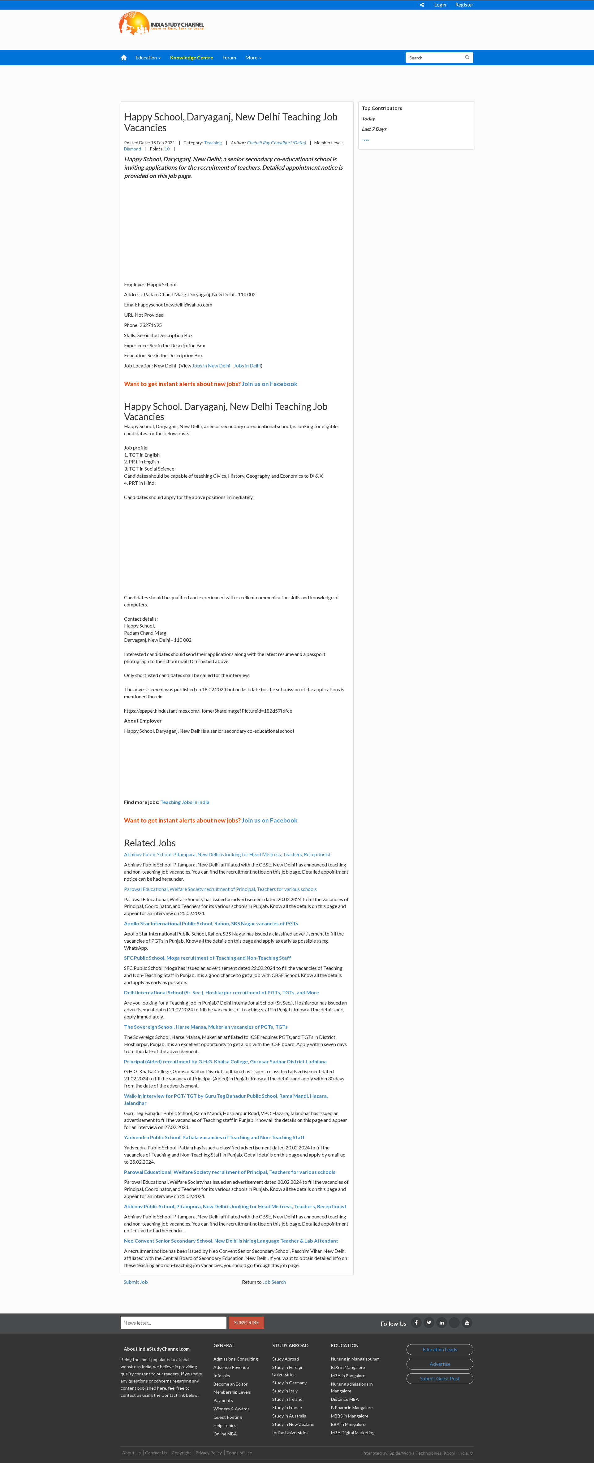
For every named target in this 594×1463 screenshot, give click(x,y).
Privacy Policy (209, 1452)
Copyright (181, 1452)
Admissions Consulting (235, 1358)
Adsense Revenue (231, 1367)
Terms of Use (239, 1452)
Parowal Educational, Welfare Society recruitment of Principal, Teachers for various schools (220, 889)
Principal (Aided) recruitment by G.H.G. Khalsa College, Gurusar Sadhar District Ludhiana (225, 1061)
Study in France (287, 1407)
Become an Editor (230, 1384)
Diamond (132, 148)
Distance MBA (345, 1399)
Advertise (440, 1364)
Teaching (213, 142)
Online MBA (225, 1433)
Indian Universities (290, 1432)
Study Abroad (285, 1358)
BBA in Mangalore (348, 1424)
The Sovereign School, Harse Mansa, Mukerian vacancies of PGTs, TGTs (206, 1027)
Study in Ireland (287, 1399)
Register (464, 4)
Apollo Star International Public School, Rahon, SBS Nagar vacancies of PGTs (211, 923)
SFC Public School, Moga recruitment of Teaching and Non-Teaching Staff (207, 958)
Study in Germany (289, 1382)
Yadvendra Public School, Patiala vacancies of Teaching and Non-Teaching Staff (214, 1137)
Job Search (274, 1282)
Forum (229, 57)
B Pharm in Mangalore (352, 1407)
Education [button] (147, 57)
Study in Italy (285, 1390)
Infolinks (221, 1375)
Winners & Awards (231, 1408)
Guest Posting (227, 1417)
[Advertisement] (264, 81)
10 (167, 148)
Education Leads (440, 1349)
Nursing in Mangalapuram (355, 1358)
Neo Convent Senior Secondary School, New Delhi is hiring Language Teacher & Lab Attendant (231, 1241)
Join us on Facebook (269, 383)
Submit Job (136, 1282)
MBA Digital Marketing (353, 1432)
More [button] (251, 57)
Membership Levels (232, 1392)
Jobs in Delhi (247, 365)
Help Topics (224, 1425)
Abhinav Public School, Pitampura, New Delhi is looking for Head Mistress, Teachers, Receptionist (227, 854)
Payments (223, 1400)
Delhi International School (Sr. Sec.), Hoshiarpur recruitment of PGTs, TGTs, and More (221, 992)
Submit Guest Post (440, 1378)
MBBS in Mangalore (349, 1415)
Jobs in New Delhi (211, 365)
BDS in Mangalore (348, 1367)
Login (440, 4)
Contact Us (156, 1452)
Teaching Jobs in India (184, 802)
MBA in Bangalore (348, 1375)
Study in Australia (289, 1415)
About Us (131, 1452)
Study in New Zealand (293, 1424)
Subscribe (246, 1322)
